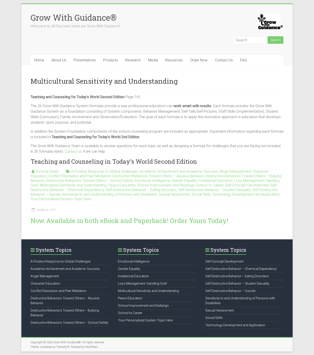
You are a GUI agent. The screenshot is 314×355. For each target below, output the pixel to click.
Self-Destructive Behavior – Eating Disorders (141, 190)
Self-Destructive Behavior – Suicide (230, 291)
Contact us (73, 151)
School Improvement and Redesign (165, 185)
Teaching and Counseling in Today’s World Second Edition (114, 161)
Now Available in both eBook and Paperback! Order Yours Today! (129, 220)
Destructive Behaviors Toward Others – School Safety (89, 180)
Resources (174, 60)
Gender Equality (184, 180)
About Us (58, 60)
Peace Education (122, 185)
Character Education (45, 283)
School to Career (209, 185)
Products (110, 60)
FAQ (243, 60)
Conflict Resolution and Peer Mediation (79, 176)
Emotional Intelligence (152, 180)
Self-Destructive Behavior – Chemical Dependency (241, 269)
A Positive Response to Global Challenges (104, 171)
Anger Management (235, 171)
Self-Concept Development (247, 185)
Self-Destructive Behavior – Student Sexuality (214, 190)
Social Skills (201, 194)
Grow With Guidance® (74, 17)
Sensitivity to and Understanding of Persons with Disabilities (109, 194)
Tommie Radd (46, 171)
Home (39, 60)
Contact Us (224, 60)
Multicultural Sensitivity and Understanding (73, 185)
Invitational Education (215, 180)
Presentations (85, 60)
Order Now (199, 60)
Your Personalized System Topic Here (61, 199)
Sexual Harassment (174, 194)
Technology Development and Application (246, 194)
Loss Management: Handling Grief (142, 283)
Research (133, 60)
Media (153, 60)
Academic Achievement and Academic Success (179, 171)
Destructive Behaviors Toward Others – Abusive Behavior (158, 176)
